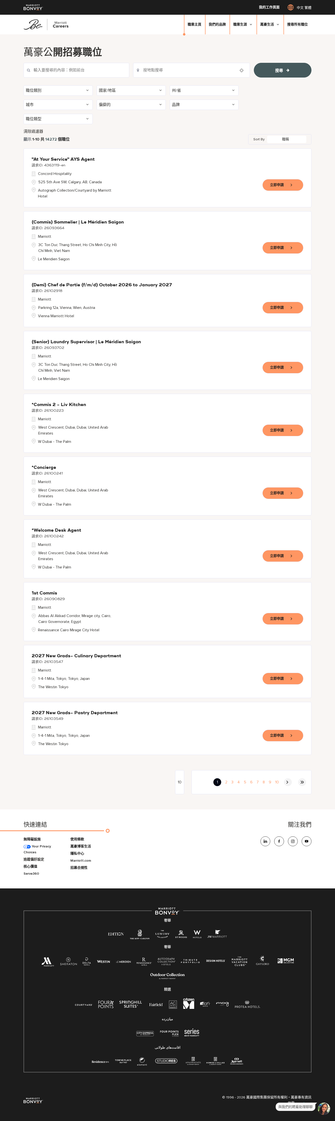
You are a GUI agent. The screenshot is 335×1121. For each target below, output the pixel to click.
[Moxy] (222, 1004)
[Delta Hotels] (87, 963)
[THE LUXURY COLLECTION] (162, 935)
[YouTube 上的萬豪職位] (306, 841)
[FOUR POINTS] (106, 1005)
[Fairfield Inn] (156, 1004)
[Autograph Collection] (166, 962)
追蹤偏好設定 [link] (34, 859)
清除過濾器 (33, 131)
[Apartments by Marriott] (193, 1062)
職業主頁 (194, 24)
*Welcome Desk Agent (56, 530)
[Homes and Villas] (215, 1062)
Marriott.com (80, 860)
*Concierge (44, 467)
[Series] (191, 1035)
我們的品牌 (217, 24)
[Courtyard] (83, 1004)
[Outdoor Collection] (167, 978)
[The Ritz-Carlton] (139, 936)
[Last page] (302, 782)
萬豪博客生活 (80, 846)
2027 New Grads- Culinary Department (76, 656)
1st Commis (44, 593)
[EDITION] (116, 934)
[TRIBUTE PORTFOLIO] (190, 961)
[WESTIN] (103, 961)
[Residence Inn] (100, 1061)
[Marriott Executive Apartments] (236, 1062)
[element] (142, 1062)
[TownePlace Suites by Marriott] (123, 1061)
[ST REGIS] (181, 935)
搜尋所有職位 (297, 24)
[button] (58, 90)
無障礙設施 (32, 839)
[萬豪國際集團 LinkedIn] (265, 841)
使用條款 (77, 839)
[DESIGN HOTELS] (216, 961)
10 (277, 782)
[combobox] (191, 70)
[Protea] (247, 1005)
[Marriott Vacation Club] (239, 963)
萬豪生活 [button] (267, 24)
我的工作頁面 (269, 7)
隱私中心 (77, 853)
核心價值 (30, 866)
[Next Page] (288, 782)
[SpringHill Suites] (131, 1005)
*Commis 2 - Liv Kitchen (59, 405)
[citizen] (188, 1008)
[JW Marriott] (217, 935)
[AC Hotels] (173, 1005)
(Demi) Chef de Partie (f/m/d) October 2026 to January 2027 (102, 285)
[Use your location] (243, 70)
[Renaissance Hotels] (144, 963)
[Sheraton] (68, 963)
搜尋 (279, 70)
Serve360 (31, 873)
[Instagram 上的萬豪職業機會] (293, 841)
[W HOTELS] (197, 935)
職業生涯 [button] (240, 24)
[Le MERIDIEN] (123, 961)
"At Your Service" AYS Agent (63, 159)
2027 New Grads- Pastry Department (75, 713)
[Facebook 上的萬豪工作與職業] (279, 841)
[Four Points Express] (169, 1036)
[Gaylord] (262, 964)
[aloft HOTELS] (205, 1004)
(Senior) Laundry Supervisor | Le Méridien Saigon (86, 342)
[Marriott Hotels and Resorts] (47, 963)
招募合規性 (79, 868)
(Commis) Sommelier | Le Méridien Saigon (78, 222)
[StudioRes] (166, 1063)
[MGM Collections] (286, 961)
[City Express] (145, 1036)
